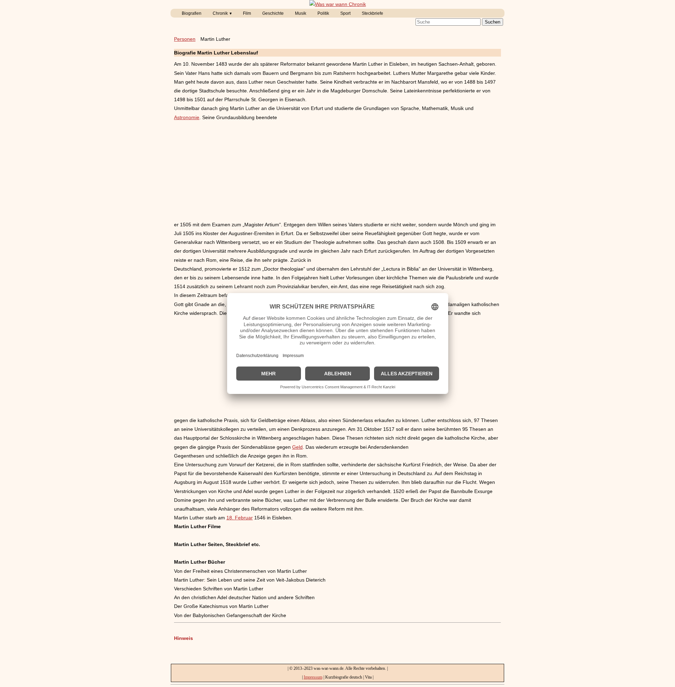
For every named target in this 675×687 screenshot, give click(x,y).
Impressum (313, 677)
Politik (323, 13)
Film (247, 13)
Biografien (191, 13)
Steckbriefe (372, 13)
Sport (345, 13)
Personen (184, 39)
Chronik (220, 13)
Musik (300, 13)
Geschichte (273, 13)
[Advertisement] (337, 171)
